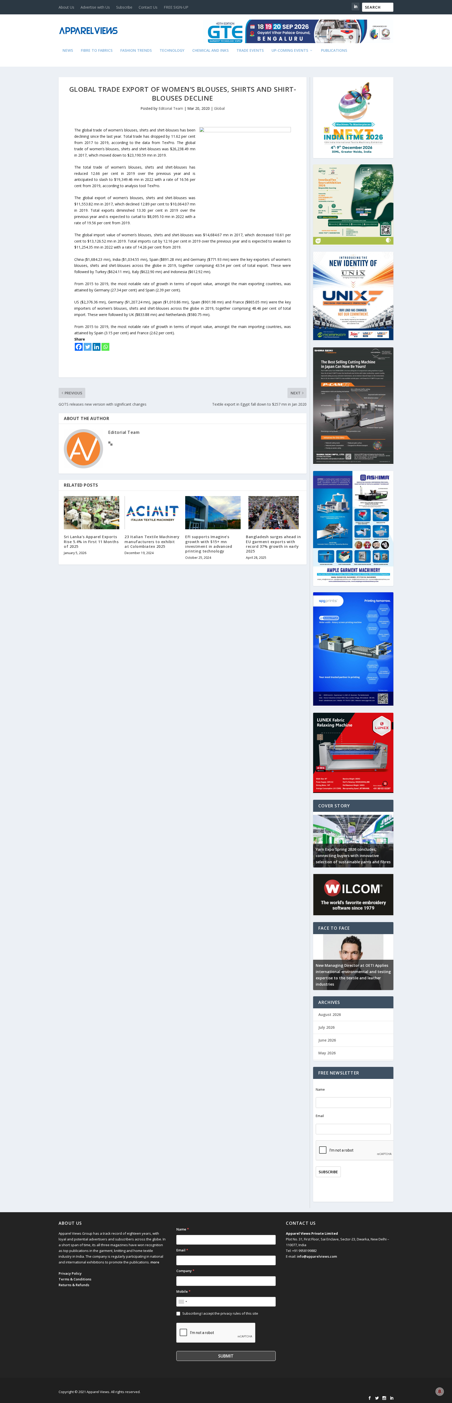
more (154, 1262)
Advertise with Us (95, 7)
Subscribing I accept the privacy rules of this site (220, 1313)
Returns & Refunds (74, 1285)
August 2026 (329, 1014)
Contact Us (148, 7)
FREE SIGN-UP (176, 7)
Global (219, 108)
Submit (226, 1356)
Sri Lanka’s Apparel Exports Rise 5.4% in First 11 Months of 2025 (91, 541)
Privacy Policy (70, 1273)
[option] (353, 839)
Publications (334, 50)
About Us (66, 7)
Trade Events (250, 50)
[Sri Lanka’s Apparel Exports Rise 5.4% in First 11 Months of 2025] (91, 512)
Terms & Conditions (75, 1279)
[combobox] (183, 1301)
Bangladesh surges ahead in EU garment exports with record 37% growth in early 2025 (273, 544)
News (68, 50)
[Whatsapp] (105, 347)
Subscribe (124, 7)
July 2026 (326, 1027)
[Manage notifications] (440, 1391)
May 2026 (327, 1052)
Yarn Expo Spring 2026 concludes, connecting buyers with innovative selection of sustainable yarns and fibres (353, 855)
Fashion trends (136, 50)
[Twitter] (88, 347)
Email (320, 1116)
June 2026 (327, 1040)
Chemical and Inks (210, 50)
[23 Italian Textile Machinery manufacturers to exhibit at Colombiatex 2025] (152, 512)
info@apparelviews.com (317, 1256)
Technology (172, 50)
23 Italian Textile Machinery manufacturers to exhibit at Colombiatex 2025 (152, 541)
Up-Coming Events (290, 50)
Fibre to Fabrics (96, 50)
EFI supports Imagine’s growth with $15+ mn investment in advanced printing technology (208, 544)
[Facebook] (79, 347)
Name (320, 1089)
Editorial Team (171, 108)
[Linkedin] (96, 347)
